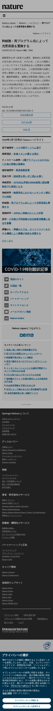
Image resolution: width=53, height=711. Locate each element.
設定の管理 (7, 693)
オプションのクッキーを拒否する (26, 706)
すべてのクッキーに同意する (26, 700)
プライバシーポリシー (21, 685)
